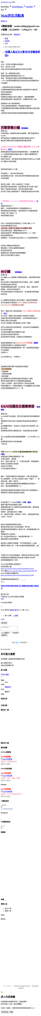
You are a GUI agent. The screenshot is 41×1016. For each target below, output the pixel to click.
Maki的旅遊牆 (6, 756)
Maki (2, 598)
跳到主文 (4, 21)
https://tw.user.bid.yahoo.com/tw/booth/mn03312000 (17, 575)
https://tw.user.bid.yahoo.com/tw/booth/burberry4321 (17, 568)
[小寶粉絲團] (1, 807)
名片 (6, 43)
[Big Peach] (1, 828)
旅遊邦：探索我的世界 (9, 761)
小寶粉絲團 (3, 805)
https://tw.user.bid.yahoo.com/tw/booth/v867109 (22, 571)
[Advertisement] (13, 725)
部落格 (7, 41)
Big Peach (3, 826)
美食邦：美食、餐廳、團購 (10, 778)
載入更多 (4, 623)
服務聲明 (21, 988)
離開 (11, 1012)
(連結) (29, 502)
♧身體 (15, 615)
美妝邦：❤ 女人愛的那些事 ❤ (11, 794)
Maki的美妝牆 (6, 789)
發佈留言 (4, 635)
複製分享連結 (5, 764)
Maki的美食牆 (6, 773)
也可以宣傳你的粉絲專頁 (7, 809)
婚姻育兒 (17, 34)
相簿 (6, 38)
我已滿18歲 (5, 1012)
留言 (16, 610)
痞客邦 (12, 610)
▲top (2, 619)
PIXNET (9, 986)
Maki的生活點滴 (12, 15)
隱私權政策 (35, 986)
